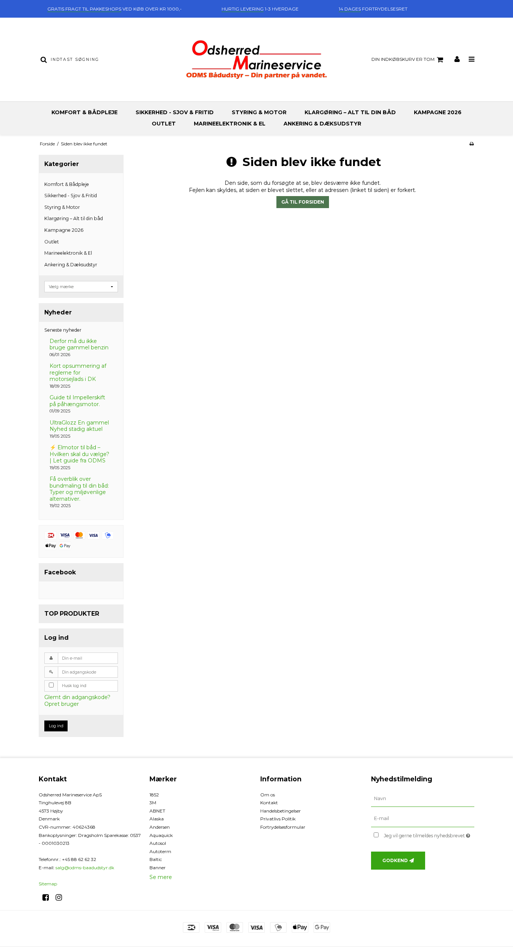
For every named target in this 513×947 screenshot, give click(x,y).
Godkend (395, 860)
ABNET (157, 811)
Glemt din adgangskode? (77, 697)
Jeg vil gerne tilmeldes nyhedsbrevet (429, 834)
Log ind (56, 725)
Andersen (159, 827)
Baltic (155, 859)
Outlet (164, 123)
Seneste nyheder (62, 330)
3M (152, 802)
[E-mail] (422, 818)
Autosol (157, 843)
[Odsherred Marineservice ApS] (256, 59)
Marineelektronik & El (230, 123)
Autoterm (160, 851)
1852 (154, 794)
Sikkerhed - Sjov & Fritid (175, 112)
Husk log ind (74, 685)
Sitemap (48, 884)
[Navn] (422, 798)
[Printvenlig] (471, 144)
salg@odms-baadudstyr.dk (85, 867)
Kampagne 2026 (438, 112)
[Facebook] (48, 897)
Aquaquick (161, 835)
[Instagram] (61, 897)
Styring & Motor (259, 112)
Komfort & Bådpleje (84, 112)
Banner (157, 867)
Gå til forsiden (302, 202)
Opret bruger (61, 704)
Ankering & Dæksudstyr (322, 123)
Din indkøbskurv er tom (403, 59)
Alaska (156, 819)
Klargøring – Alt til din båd (350, 112)
